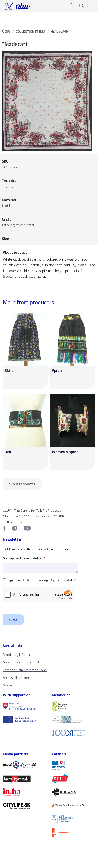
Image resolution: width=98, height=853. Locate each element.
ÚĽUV (6, 31)
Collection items (30, 31)
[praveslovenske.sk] (24, 765)
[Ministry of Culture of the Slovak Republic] (24, 706)
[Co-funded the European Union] (24, 719)
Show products (22, 484)
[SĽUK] (73, 778)
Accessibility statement (19, 677)
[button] (92, 6)
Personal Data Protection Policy (25, 669)
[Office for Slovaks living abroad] (73, 819)
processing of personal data (52, 580)
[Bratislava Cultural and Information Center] (73, 832)
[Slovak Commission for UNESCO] (73, 765)
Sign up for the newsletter (24, 557)
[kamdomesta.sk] (24, 778)
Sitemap (9, 685)
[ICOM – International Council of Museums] (73, 733)
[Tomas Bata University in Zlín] (73, 805)
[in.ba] (24, 792)
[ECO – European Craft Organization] (73, 719)
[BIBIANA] (73, 792)
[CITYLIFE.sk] (24, 805)
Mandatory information (19, 654)
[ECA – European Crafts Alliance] (73, 706)
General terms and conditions (24, 662)
